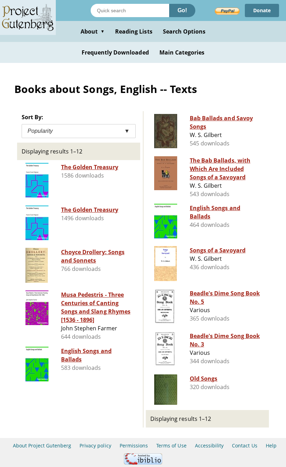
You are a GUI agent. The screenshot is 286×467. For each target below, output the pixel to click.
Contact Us (244, 445)
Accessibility (209, 445)
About (93, 31)
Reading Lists (133, 31)
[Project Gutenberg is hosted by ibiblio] (143, 462)
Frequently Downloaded (115, 52)
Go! (182, 10)
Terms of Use (171, 445)
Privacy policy (95, 445)
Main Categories (182, 52)
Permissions (134, 445)
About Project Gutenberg (42, 445)
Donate (262, 10)
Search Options (184, 31)
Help (271, 445)
